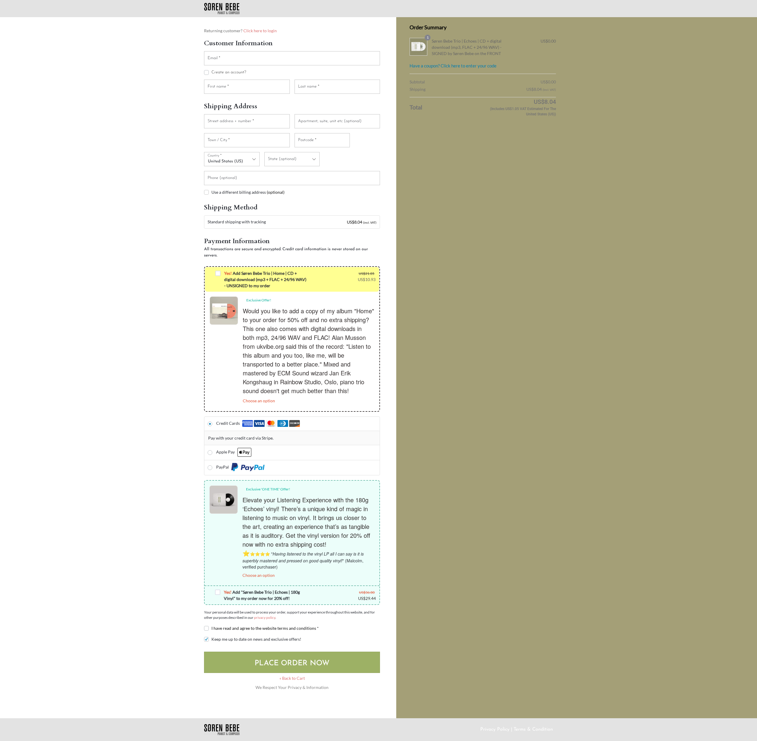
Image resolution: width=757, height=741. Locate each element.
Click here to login (260, 30)
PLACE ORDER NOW (292, 663)
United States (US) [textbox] (225, 161)
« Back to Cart (292, 678)
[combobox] (232, 159)
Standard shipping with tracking (237, 221)
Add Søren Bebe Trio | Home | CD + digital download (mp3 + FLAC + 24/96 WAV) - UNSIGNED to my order (265, 279)
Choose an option (259, 400)
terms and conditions (296, 628)
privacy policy (264, 617)
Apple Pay (226, 451)
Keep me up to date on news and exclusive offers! (256, 639)
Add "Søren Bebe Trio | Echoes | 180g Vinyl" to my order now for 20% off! (262, 595)
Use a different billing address (247, 192)
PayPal (223, 466)
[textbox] (292, 159)
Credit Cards (228, 423)
